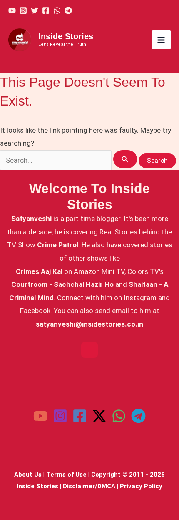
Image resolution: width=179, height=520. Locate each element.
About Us (28, 474)
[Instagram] (23, 10)
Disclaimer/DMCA (89, 486)
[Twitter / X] (99, 416)
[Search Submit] (125, 159)
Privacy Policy (141, 486)
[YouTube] (12, 10)
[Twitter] (34, 10)
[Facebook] (46, 10)
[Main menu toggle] (161, 40)
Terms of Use (66, 474)
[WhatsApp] (57, 10)
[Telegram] (68, 10)
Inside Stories (65, 36)
